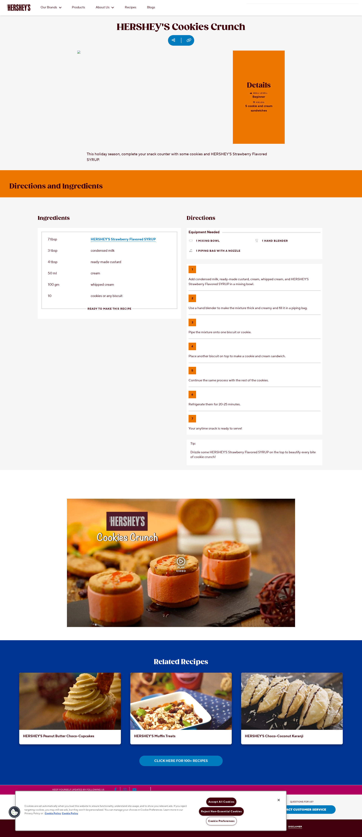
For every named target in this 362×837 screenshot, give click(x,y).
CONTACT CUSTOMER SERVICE (301, 810)
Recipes (130, 7)
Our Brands (49, 7)
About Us (103, 7)
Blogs (151, 7)
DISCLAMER (295, 826)
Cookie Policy (53, 813)
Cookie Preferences (221, 821)
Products (78, 7)
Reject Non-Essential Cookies (221, 811)
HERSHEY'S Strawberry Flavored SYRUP (123, 239)
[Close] (279, 800)
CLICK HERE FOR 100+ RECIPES (181, 761)
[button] (14, 812)
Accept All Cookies (221, 802)
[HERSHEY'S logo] (19, 7)
